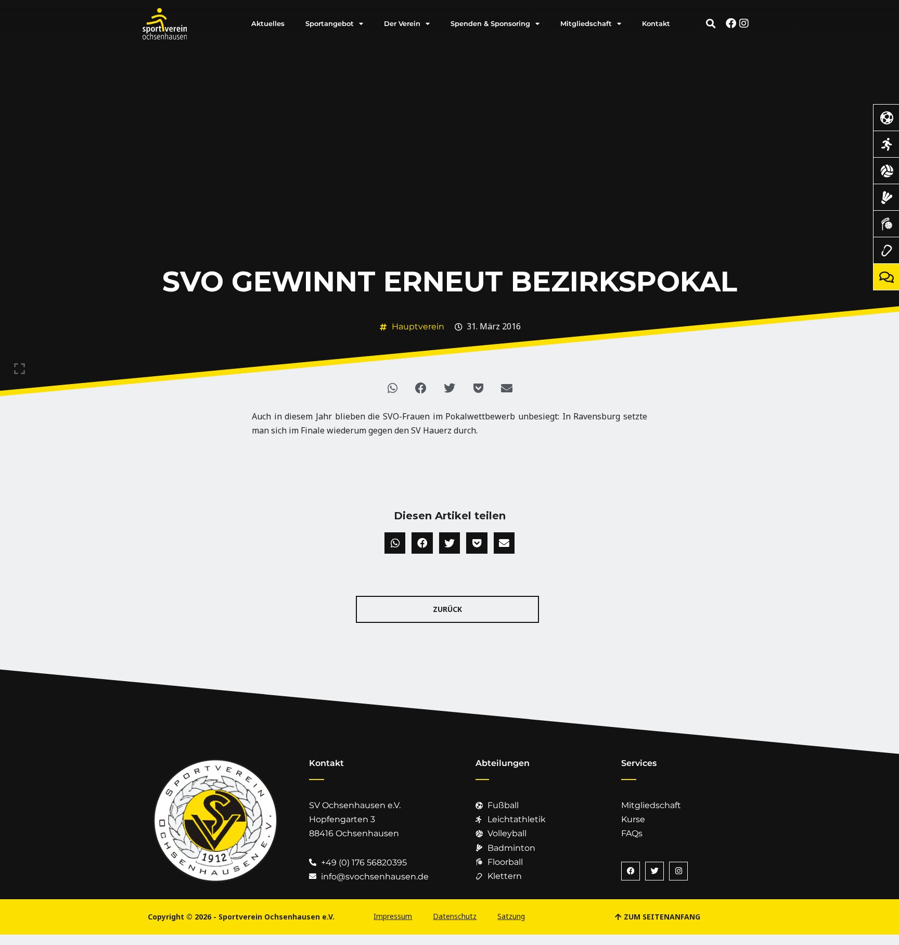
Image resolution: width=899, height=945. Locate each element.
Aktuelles (268, 23)
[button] (710, 23)
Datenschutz (455, 916)
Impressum (393, 916)
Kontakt (656, 23)
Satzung (511, 916)
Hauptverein (418, 326)
